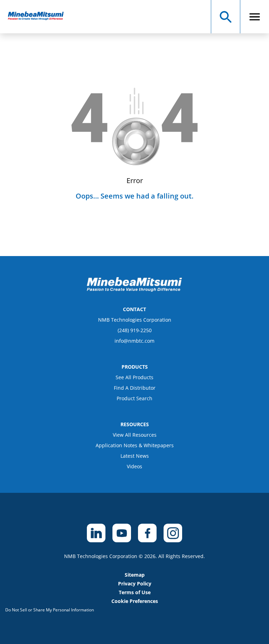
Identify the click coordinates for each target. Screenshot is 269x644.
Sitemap (135, 574)
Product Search (134, 398)
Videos (134, 466)
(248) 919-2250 (135, 330)
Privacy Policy (134, 583)
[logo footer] (134, 290)
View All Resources (135, 434)
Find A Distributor (135, 387)
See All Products (134, 377)
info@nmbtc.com (134, 340)
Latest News (134, 455)
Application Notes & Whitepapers (135, 445)
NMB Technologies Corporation (134, 319)
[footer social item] (96, 533)
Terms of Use (135, 592)
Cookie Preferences (134, 601)
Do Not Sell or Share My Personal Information (49, 610)
